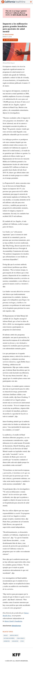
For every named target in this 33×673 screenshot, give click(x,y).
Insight (6, 635)
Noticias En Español (9, 638)
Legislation (15, 641)
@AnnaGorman (16, 625)
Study (22, 641)
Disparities (7, 641)
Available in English (11, 40)
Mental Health (14, 635)
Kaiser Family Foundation (13, 621)
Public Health (20, 638)
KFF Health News (19, 15)
